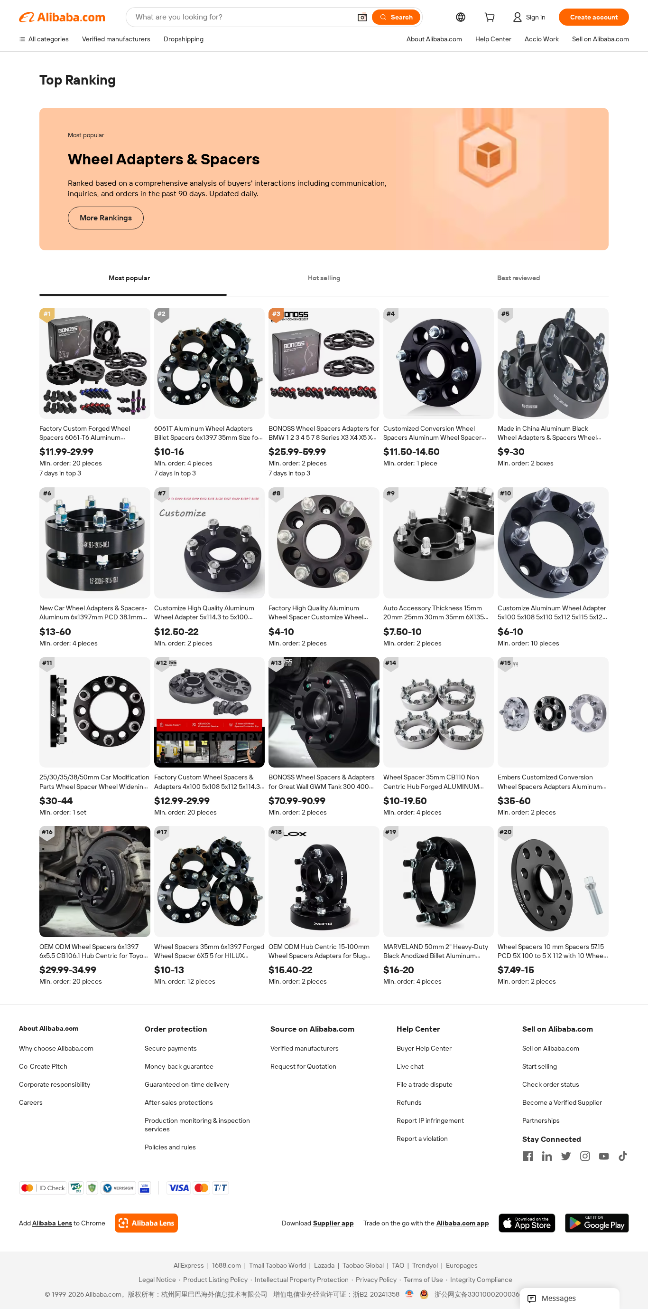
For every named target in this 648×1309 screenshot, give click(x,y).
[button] (362, 17)
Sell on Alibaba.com (550, 1048)
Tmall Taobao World (277, 1266)
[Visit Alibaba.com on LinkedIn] (547, 1156)
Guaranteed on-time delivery (187, 1084)
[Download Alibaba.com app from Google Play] (597, 1223)
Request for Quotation (303, 1066)
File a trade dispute (425, 1084)
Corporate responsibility (54, 1084)
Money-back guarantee (179, 1066)
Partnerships (541, 1120)
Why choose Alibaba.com (56, 1048)
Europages (462, 1266)
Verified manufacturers (304, 1048)
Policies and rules (170, 1147)
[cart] (491, 18)
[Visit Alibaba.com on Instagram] (585, 1156)
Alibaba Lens (52, 1223)
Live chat (410, 1066)
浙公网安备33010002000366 (479, 1295)
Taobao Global (363, 1266)
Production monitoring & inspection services (197, 1125)
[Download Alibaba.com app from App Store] (527, 1223)
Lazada (324, 1266)
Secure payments (171, 1048)
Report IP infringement (430, 1120)
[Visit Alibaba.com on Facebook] (528, 1156)
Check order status (550, 1084)
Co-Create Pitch (43, 1066)
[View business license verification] (409, 1295)
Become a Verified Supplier (562, 1102)
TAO (398, 1266)
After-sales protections (179, 1102)
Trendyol (425, 1266)
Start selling (539, 1066)
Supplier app (333, 1223)
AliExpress (189, 1266)
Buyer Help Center (424, 1048)
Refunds (409, 1102)
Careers (31, 1102)
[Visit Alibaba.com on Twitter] (566, 1156)
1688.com (226, 1266)
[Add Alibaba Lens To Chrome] (146, 1223)
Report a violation (422, 1138)
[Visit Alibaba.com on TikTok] (623, 1156)
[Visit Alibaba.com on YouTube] (604, 1156)
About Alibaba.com (48, 1028)
